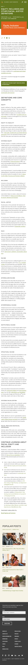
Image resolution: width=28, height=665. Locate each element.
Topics (3, 643)
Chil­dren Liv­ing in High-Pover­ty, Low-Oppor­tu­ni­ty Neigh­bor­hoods (15, 482)
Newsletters (5, 649)
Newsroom (4, 638)
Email (3, 610)
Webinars (17, 636)
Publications (18, 631)
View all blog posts (6, 529)
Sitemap (16, 643)
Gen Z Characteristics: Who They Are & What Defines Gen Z (13, 549)
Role (3, 616)
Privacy (16, 638)
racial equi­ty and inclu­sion (7, 93)
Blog (2, 6)
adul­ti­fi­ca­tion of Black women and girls (13, 418)
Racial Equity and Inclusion (8, 513)
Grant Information (6, 636)
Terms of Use (18, 641)
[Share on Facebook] (4, 38)
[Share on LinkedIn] (7, 38)
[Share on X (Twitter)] (9, 38)
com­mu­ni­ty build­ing (11, 390)
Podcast (17, 633)
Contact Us (5, 633)
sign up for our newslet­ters (13, 455)
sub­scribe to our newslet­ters (18, 392)
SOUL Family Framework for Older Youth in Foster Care (12, 570)
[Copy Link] (2, 38)
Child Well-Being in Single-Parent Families (12, 591)
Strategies (5, 641)
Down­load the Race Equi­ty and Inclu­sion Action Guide (13, 83)
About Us (4, 631)
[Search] (22, 2)
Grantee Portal (18, 646)
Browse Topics (16, 529)
